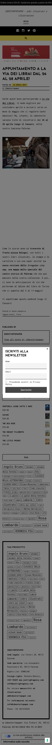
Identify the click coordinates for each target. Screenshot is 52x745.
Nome (7, 361)
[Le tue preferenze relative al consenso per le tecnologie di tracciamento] (47, 740)
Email (8, 371)
